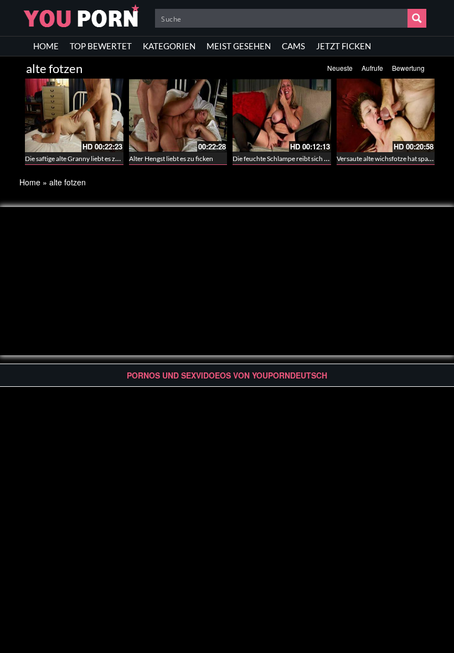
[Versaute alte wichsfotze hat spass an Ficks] (386, 115)
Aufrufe (372, 67)
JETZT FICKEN (343, 46)
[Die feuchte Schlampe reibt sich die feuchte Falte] (282, 115)
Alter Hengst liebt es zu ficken (171, 158)
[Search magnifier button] (416, 18)
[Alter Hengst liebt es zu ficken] (178, 115)
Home (29, 182)
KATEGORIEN (169, 46)
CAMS (293, 46)
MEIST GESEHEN (239, 46)
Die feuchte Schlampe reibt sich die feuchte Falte (302, 158)
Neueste (340, 67)
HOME (46, 46)
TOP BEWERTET (101, 46)
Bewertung (408, 67)
